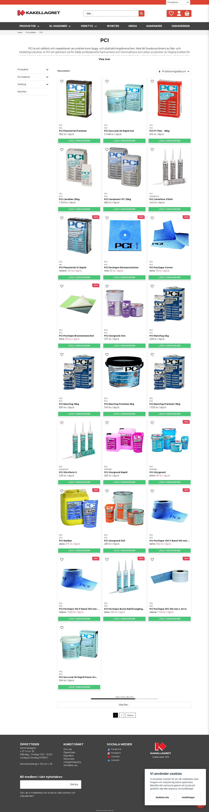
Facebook (116, 749)
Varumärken (181, 26)
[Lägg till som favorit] (171, 13)
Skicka (74, 784)
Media (133, 26)
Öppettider (69, 752)
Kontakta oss (70, 765)
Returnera (68, 758)
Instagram (116, 753)
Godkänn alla (162, 797)
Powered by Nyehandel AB (104, 810)
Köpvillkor (68, 755)
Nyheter (113, 26)
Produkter (27, 26)
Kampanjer (154, 26)
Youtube (115, 756)
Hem (20, 32)
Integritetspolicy (72, 762)
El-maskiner (58, 26)
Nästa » (130, 715)
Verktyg (87, 26)
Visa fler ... (124, 704)
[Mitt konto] (179, 13)
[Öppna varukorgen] (187, 13)
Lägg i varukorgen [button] (169, 209)
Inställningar (188, 797)
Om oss (67, 749)
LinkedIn (115, 760)
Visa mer (104, 59)
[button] (62, 81)
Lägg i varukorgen (79, 141)
